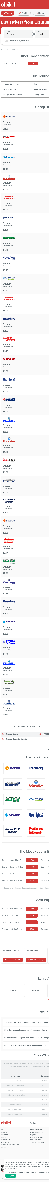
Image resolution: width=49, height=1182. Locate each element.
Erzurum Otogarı (11, 734)
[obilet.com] (13, 6)
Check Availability (12, 960)
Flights (24, 13)
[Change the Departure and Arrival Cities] (34, 34)
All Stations (5, 1135)
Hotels (41, 13)
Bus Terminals (5, 1140)
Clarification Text (13, 1168)
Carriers (3, 1137)
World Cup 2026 (6, 1142)
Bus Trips (4, 1132)
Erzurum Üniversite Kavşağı (16, 739)
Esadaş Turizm (39, 95)
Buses (9, 13)
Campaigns (5, 1147)
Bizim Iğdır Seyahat (41, 89)
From (8, 32)
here (27, 1172)
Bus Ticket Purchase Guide (10, 1145)
